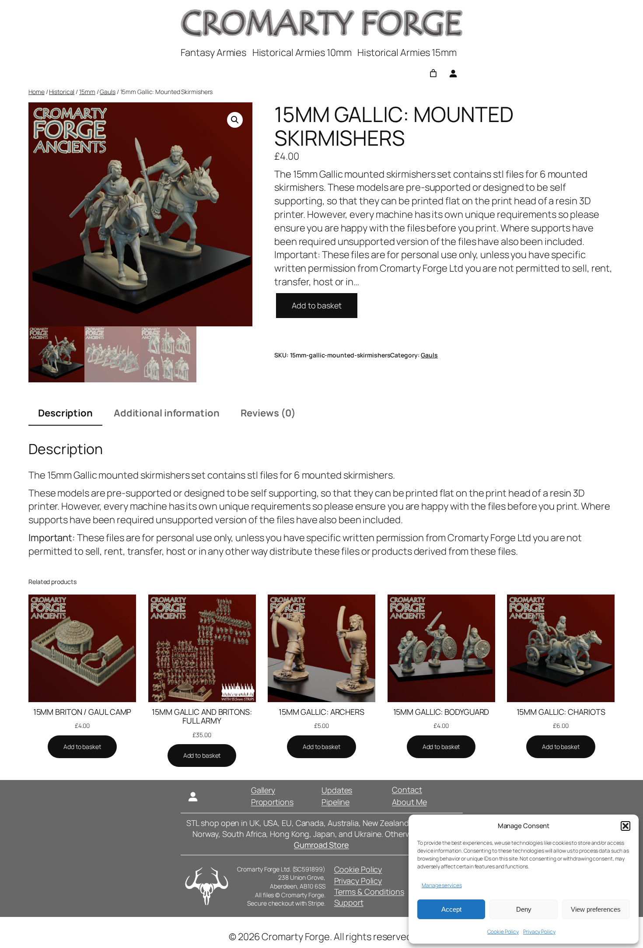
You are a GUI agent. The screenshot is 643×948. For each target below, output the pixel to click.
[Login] (453, 73)
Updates (337, 790)
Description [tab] (65, 413)
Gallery (263, 790)
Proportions (272, 802)
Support (348, 902)
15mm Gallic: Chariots (561, 711)
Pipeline (335, 802)
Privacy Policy (539, 931)
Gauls (107, 91)
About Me (409, 802)
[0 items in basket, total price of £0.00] (433, 73)
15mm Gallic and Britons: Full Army (202, 716)
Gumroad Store (321, 845)
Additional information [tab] (167, 413)
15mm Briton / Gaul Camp (82, 711)
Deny (523, 909)
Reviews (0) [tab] (268, 413)
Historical (61, 91)
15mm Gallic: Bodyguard (441, 711)
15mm (87, 91)
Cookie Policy (503, 931)
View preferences (596, 909)
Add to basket (317, 305)
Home (36, 91)
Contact (407, 789)
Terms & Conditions (369, 891)
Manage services (442, 885)
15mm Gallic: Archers (321, 711)
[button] (625, 826)
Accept (451, 909)
